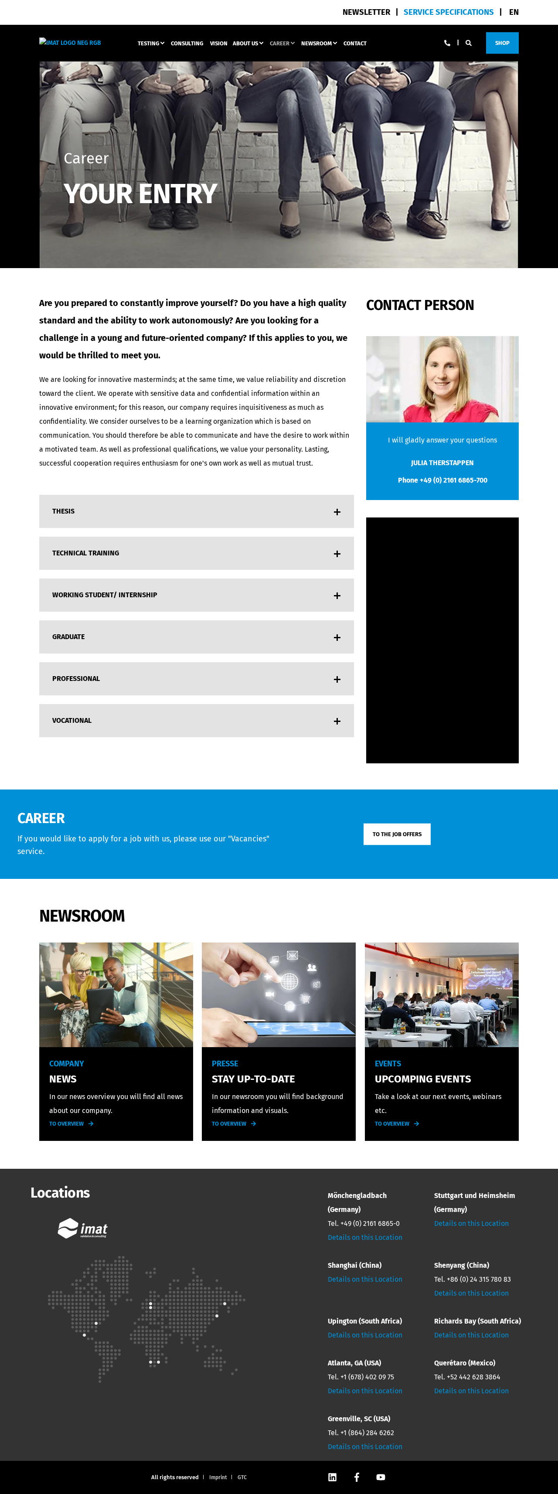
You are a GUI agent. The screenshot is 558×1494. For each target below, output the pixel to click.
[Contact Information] (447, 42)
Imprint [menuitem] (218, 1477)
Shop (502, 42)
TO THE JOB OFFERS (397, 833)
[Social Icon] (333, 1477)
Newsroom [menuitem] (316, 43)
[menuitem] (449, 12)
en (514, 12)
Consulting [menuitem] (187, 43)
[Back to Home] (70, 42)
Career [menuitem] (279, 43)
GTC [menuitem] (242, 1477)
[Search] (469, 42)
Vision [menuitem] (219, 43)
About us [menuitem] (245, 43)
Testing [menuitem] (148, 43)
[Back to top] (527, 1463)
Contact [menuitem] (355, 43)
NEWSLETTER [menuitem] (366, 12)
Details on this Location (365, 1237)
